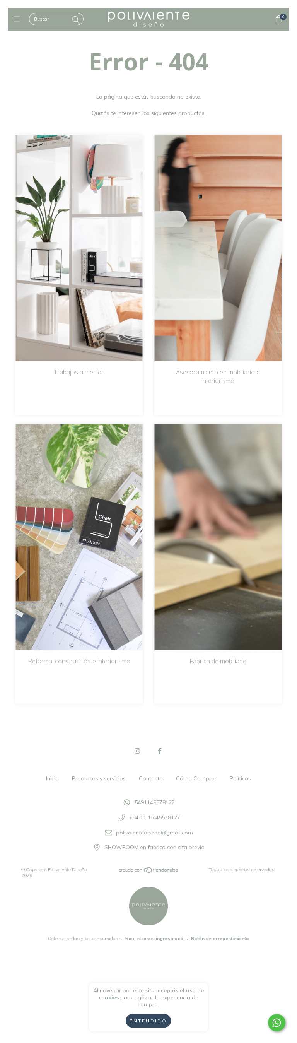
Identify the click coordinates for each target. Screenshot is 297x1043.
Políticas (240, 778)
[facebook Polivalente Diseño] (159, 751)
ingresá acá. (170, 938)
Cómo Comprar (196, 778)
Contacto (151, 778)
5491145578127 (155, 802)
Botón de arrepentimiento (220, 938)
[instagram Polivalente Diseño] (137, 751)
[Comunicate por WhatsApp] (276, 1022)
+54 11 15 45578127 (154, 817)
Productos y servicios (99, 778)
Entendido (148, 1021)
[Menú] (18, 19)
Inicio (52, 778)
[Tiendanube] (149, 872)
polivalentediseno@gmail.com (154, 832)
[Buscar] (76, 20)
